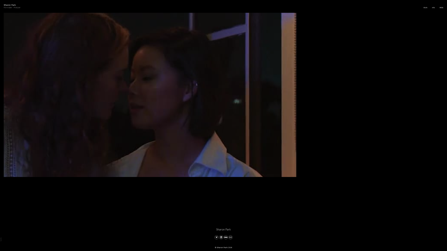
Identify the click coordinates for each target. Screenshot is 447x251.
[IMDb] (226, 237)
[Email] (230, 237)
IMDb (441, 7)
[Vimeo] (216, 237)
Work (425, 7)
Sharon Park (223, 229)
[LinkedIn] (221, 237)
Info (433, 7)
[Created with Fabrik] (1, 239)
